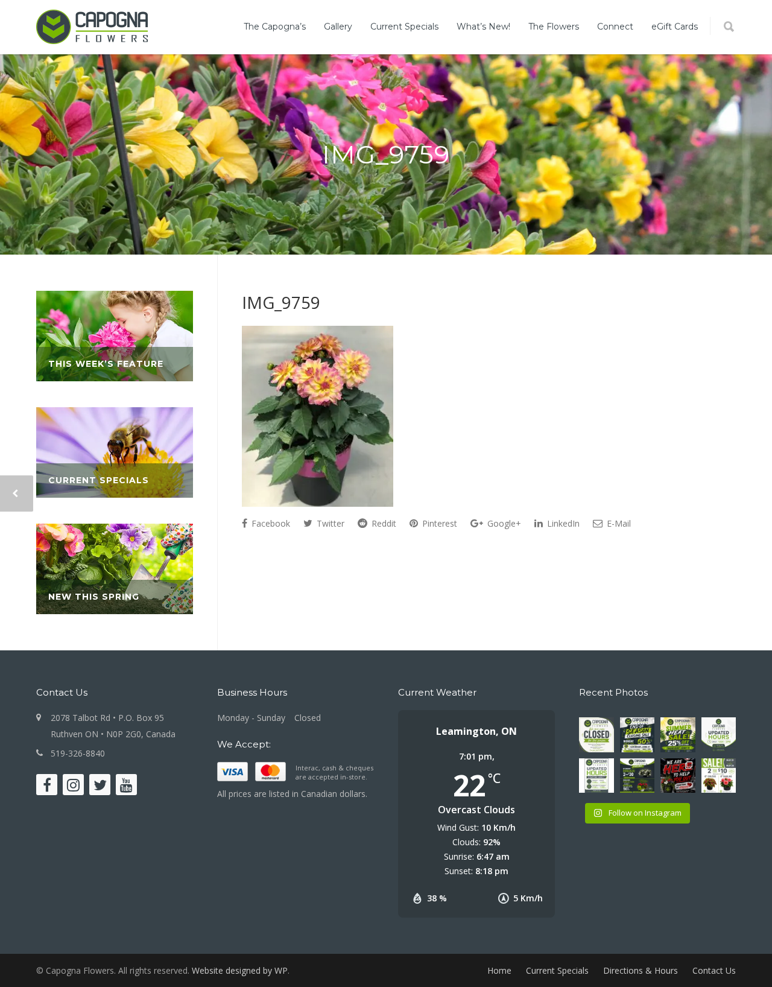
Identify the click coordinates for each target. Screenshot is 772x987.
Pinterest (438, 523)
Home (499, 970)
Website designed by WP (240, 970)
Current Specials (404, 26)
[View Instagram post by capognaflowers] (607, 745)
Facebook (269, 523)
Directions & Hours (640, 970)
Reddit (382, 523)
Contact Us (714, 970)
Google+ (503, 523)
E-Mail (617, 523)
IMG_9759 (281, 302)
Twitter (329, 523)
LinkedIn (562, 523)
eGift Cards (674, 26)
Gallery (338, 26)
